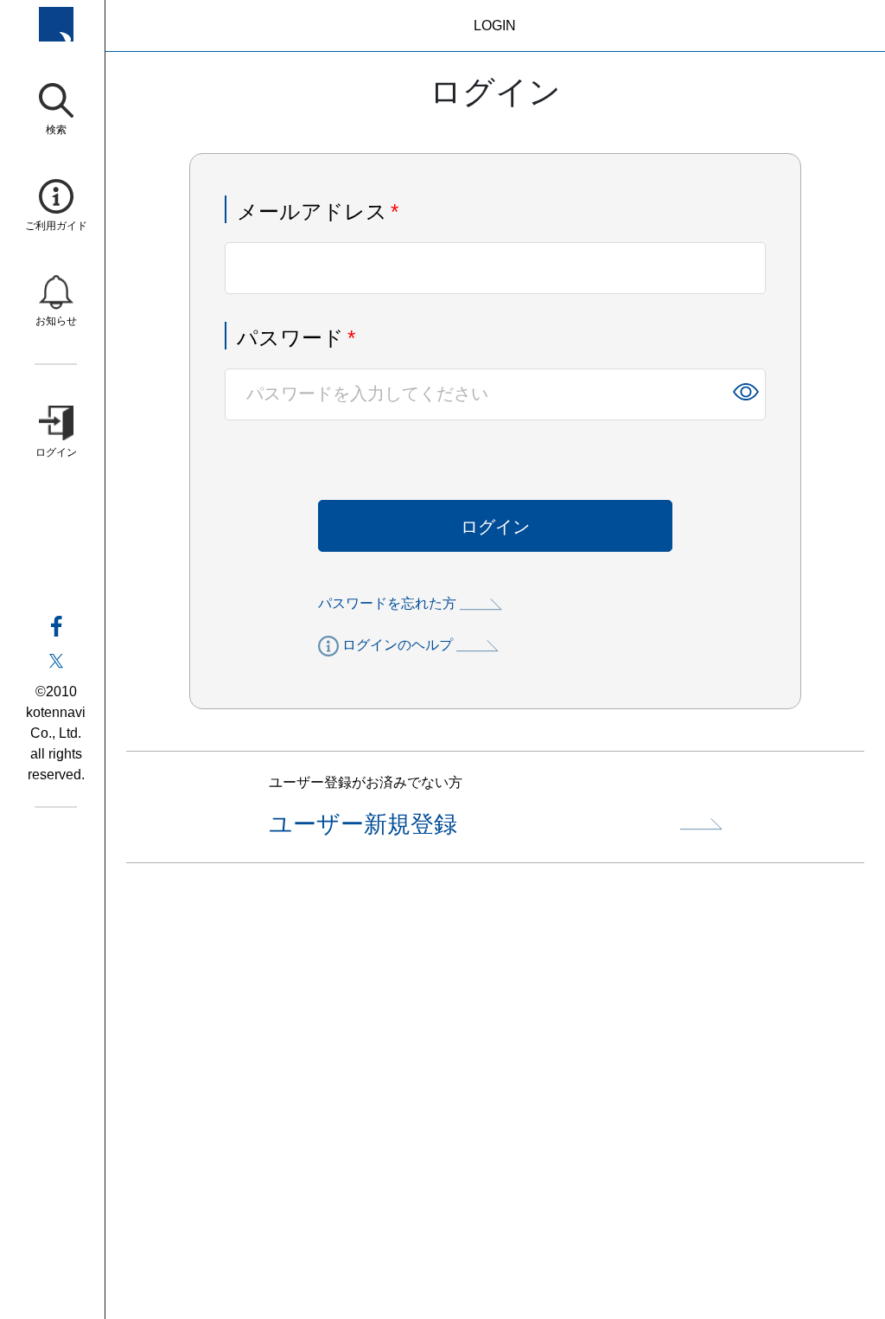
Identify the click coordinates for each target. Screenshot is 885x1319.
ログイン (495, 526)
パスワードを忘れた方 (387, 603)
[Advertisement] (495, 1108)
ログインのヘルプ (397, 644)
